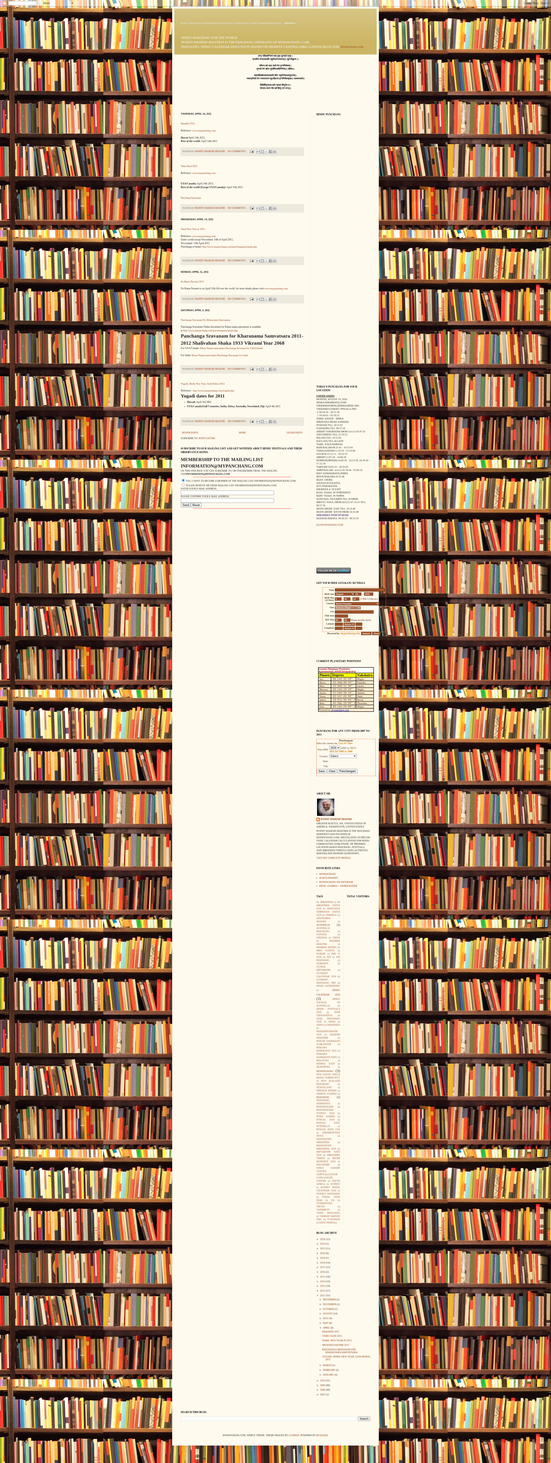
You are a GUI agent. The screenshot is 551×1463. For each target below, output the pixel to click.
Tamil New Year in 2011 (193, 229)
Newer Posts (190, 433)
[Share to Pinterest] (274, 152)
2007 (323, 1394)
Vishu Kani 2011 (189, 166)
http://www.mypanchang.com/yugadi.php (213, 391)
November (330, 1304)
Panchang (322, 1097)
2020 (323, 1253)
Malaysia (322, 1060)
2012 (323, 1291)
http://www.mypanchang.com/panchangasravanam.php (229, 247)
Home (242, 433)
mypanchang (327, 874)
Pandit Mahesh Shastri (336, 819)
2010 (323, 1380)
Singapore (323, 1165)
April (326, 1328)
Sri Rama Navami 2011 (192, 281)
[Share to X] (266, 152)
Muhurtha (323, 1067)
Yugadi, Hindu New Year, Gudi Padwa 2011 (203, 384)
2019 (323, 1258)
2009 (323, 1385)
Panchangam (324, 1107)
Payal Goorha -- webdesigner (338, 886)
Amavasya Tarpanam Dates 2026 (328, 911)
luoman (294, 1435)
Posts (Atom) (207, 438)
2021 (323, 1248)
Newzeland (323, 1087)
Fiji (329, 957)
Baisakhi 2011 (188, 123)
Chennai (321, 937)
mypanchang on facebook (336, 882)
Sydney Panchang (328, 1194)
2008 (323, 1390)
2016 (323, 1272)
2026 (323, 1239)
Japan (319, 1025)
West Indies (326, 1223)
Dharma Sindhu (326, 947)
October (328, 1309)
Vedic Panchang (328, 1213)
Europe (321, 954)
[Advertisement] (329, 546)
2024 (323, 1244)
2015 (323, 1277)
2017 (323, 1267)
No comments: (237, 151)
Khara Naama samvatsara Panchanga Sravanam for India (220, 355)
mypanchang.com (352, 47)
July (326, 1318)
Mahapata (333, 1025)
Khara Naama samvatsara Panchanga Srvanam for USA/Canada (231, 348)
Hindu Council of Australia (328, 1002)
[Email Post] (251, 151)
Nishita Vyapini (326, 1094)
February (329, 1370)
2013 (323, 1286)
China (336, 937)
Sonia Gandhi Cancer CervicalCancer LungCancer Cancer (328, 1174)
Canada (321, 934)
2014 (323, 1281)
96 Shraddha (324, 902)
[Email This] (258, 152)
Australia (323, 925)
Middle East (325, 1064)
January (328, 1375)
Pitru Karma (325, 1116)
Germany (322, 963)
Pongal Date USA (328, 1129)
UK (332, 1200)
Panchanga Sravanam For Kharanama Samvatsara (205, 320)
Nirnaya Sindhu (326, 1090)
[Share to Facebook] (270, 152)
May (326, 1323)
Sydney (335, 1184)
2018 (323, 1263)
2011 (323, 1295)
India (331, 1022)
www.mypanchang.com (204, 130)
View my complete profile (333, 858)
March (327, 1365)
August (328, 1313)
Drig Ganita (325, 950)
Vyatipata (333, 1219)
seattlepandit (328, 878)
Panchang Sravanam (191, 198)
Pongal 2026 (325, 1120)
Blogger (322, 1435)
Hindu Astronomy (328, 986)
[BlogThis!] (262, 152)
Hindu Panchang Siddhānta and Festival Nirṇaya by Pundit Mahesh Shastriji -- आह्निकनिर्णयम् (238, 23)
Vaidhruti (323, 1210)
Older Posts (294, 433)
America (331, 915)
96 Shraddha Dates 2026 (328, 905)
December (329, 1299)
